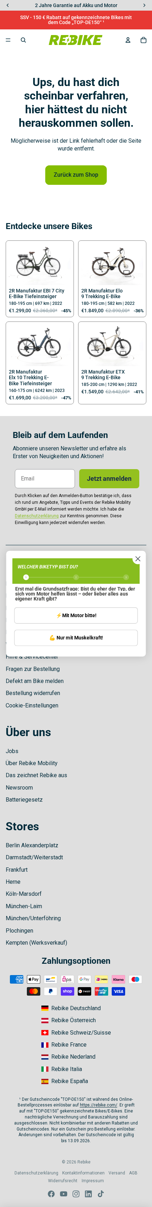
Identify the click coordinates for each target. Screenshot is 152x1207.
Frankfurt (17, 869)
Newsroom (19, 787)
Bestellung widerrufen (33, 693)
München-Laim (24, 906)
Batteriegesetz (24, 799)
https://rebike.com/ (98, 1105)
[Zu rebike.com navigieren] (71, 1008)
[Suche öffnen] (23, 40)
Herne (13, 881)
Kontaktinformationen (83, 1173)
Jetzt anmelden (109, 478)
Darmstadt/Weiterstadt (34, 857)
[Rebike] (75, 40)
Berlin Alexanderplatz (32, 845)
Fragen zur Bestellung (33, 669)
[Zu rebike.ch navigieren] (76, 1033)
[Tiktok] (101, 1194)
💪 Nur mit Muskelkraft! (76, 637)
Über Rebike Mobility (32, 763)
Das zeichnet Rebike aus (36, 775)
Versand (117, 1173)
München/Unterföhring (33, 918)
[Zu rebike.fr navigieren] (64, 1045)
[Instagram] (76, 1194)
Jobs (12, 751)
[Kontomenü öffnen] (128, 40)
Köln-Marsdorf (24, 893)
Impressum (93, 1180)
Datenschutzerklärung (36, 1173)
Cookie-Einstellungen (32, 705)
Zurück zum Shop (76, 174)
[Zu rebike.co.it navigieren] (61, 1069)
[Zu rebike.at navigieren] (68, 1020)
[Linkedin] (88, 1194)
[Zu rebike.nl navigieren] (68, 1057)
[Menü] (8, 40)
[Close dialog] (138, 558)
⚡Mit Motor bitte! (76, 615)
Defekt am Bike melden (35, 681)
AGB (133, 1173)
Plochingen (19, 930)
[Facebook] (51, 1194)
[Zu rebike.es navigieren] (64, 1081)
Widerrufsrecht (62, 1180)
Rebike (83, 1162)
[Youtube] (63, 1194)
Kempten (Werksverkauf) (36, 942)
